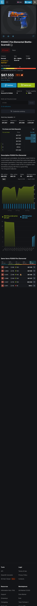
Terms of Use (22, 571)
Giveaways (4, 598)
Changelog (4, 602)
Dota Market (22, 594)
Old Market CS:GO (24, 590)
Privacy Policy (22, 575)
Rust (19, 598)
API (2, 571)
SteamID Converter (7, 575)
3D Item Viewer (6, 579)
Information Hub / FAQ (8, 590)
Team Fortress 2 (23, 602)
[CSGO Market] (2, 2)
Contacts (21, 579)
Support (3, 594)
